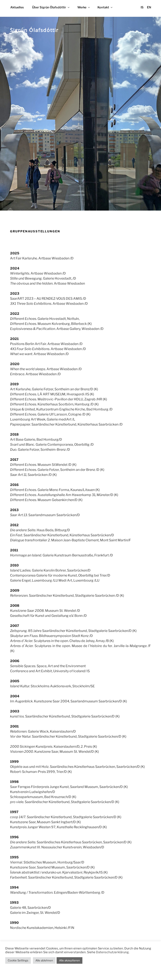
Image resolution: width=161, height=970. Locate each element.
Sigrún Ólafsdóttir (34, 29)
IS (142, 7)
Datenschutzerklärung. (112, 952)
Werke (81, 7)
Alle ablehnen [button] (44, 960)
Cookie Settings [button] (18, 960)
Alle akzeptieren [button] (69, 960)
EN (149, 7)
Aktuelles (17, 7)
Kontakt (103, 7)
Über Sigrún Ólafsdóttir (49, 7)
